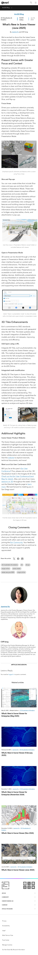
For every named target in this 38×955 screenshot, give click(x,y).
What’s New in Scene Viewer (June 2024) (17, 870)
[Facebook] (25, 883)
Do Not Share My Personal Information (13, 949)
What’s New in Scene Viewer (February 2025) (16, 754)
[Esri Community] (25, 887)
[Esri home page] (5, 2)
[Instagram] (29, 887)
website (11, 458)
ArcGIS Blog (6, 7)
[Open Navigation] (35, 2)
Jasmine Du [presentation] (15, 749)
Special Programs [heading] (7, 908)
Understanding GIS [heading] (7, 901)
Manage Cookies (7, 945)
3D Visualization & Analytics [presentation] (27, 710)
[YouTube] (33, 887)
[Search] (31, 2)
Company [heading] (4, 905)
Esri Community (16, 542)
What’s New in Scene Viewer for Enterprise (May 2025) (14, 714)
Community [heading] (5, 897)
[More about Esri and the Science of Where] (5, 886)
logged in (11, 674)
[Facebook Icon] (18, 559)
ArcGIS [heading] (4, 893)
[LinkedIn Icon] (22, 559)
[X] (29, 883)
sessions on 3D (7, 482)
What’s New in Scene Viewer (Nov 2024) (17, 833)
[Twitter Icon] (14, 559)
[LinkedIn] (33, 883)
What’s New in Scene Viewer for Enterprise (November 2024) (14, 793)
